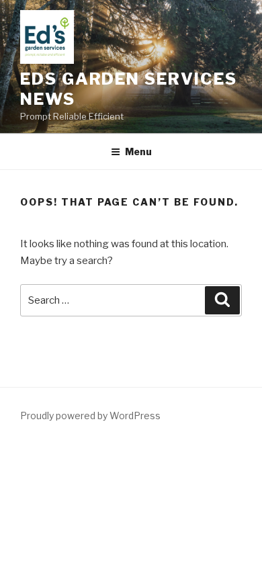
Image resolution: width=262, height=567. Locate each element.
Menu (138, 151)
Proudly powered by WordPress (90, 415)
